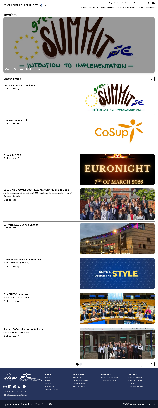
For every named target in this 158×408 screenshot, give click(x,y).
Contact (48, 383)
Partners (132, 374)
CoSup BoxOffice (108, 380)
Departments (79, 383)
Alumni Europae (135, 386)
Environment (79, 386)
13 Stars (131, 383)
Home (48, 377)
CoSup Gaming (135, 377)
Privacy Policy (27, 404)
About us (77, 377)
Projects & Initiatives (110, 377)
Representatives (80, 380)
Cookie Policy (41, 404)
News (47, 380)
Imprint (16, 404)
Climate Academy (136, 380)
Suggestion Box (52, 389)
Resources (50, 386)
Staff (51, 404)
